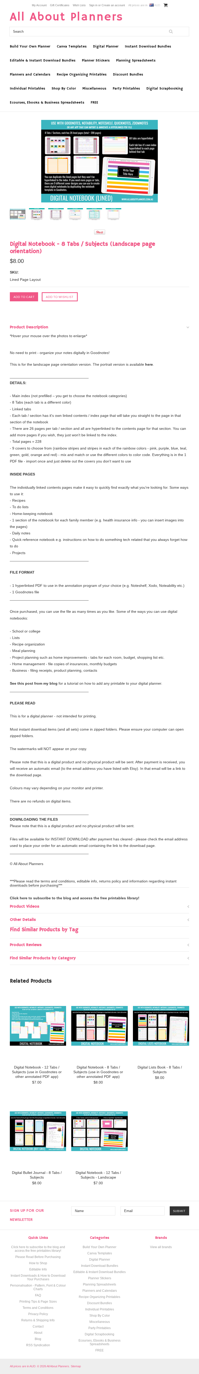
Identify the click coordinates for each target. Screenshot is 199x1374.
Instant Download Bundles (148, 46)
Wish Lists (79, 5)
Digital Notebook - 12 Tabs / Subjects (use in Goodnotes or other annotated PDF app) (37, 1072)
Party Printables (126, 88)
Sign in (93, 5)
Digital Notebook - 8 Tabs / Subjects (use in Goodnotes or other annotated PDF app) (98, 1072)
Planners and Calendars (30, 74)
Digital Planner (105, 46)
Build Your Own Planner (30, 46)
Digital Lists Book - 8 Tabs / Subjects (160, 1069)
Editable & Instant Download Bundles (42, 60)
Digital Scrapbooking (164, 88)
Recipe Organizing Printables (81, 74)
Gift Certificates (59, 5)
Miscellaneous (94, 88)
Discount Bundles (128, 74)
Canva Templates (72, 46)
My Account (39, 5)
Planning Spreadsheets (135, 60)
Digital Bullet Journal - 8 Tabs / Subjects (37, 1175)
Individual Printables (27, 88)
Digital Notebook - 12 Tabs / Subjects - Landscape (98, 1175)
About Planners (66, 17)
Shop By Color (64, 88)
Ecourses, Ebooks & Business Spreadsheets (47, 102)
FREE (94, 102)
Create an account (113, 5)
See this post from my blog (34, 683)
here (149, 364)
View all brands (161, 1247)
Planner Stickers (96, 60)
